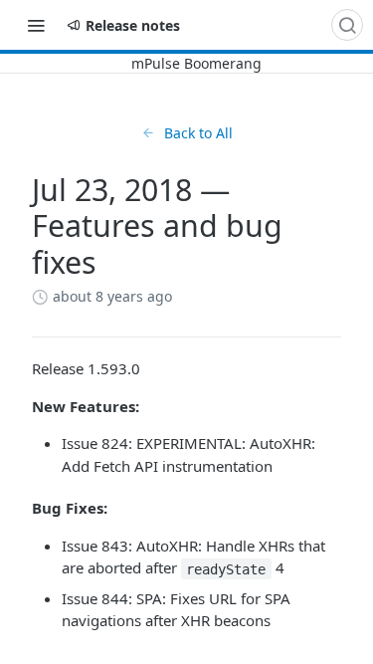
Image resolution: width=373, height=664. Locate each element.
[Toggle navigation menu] (36, 25)
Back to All (198, 132)
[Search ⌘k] (347, 25)
